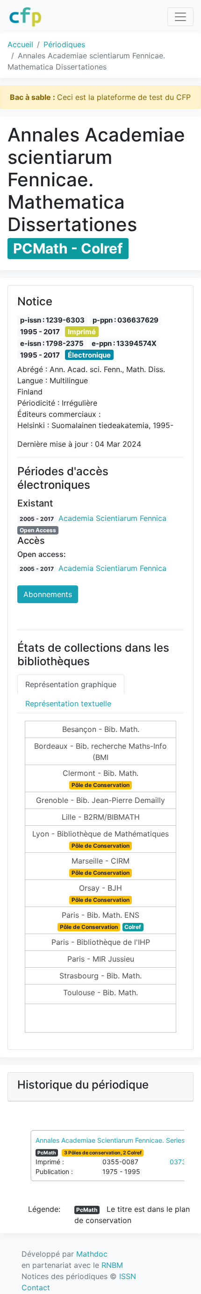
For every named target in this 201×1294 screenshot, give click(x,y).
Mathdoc (92, 1254)
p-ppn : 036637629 (125, 320)
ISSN (127, 1276)
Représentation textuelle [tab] (68, 703)
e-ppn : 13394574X (124, 343)
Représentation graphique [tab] (70, 684)
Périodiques (64, 44)
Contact (36, 1287)
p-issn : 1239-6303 (52, 320)
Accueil (20, 44)
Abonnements (47, 594)
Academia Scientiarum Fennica (112, 518)
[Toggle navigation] (180, 16)
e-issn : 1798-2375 (52, 343)
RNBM (112, 1265)
